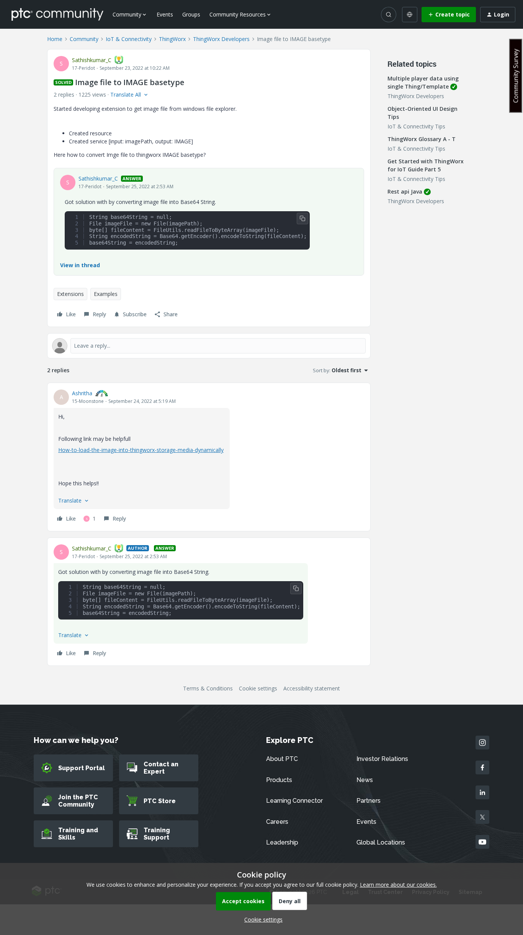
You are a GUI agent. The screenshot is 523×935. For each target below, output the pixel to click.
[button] (449, 14)
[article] (209, 457)
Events (165, 14)
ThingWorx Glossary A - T (421, 139)
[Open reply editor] (208, 346)
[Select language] (409, 14)
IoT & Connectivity (129, 39)
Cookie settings (258, 688)
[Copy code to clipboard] (302, 218)
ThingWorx (172, 39)
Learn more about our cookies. (398, 884)
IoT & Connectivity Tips (416, 126)
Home (54, 39)
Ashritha (82, 393)
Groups (191, 14)
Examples (106, 293)
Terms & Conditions (208, 688)
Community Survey (516, 76)
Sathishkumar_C (91, 60)
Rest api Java (404, 191)
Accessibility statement (311, 688)
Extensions (70, 293)
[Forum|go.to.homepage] (57, 14)
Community (84, 39)
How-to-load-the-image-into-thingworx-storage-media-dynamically (141, 450)
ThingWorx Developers (221, 39)
